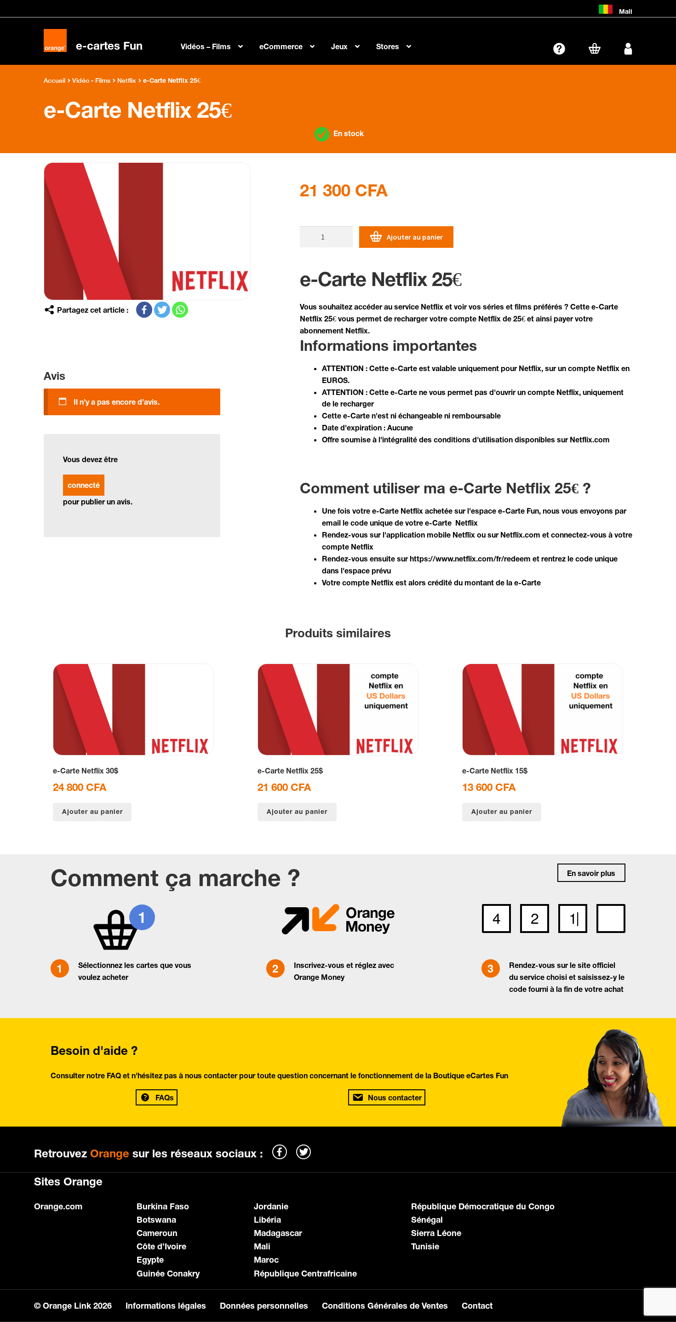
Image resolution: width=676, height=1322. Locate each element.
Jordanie (271, 1206)
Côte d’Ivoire (161, 1246)
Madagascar (278, 1233)
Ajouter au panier (415, 236)
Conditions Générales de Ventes (385, 1305)
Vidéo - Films (91, 80)
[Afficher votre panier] (594, 48)
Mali (262, 1246)
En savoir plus (591, 873)
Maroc (266, 1259)
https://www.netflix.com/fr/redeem (470, 558)
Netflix (126, 80)
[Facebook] (144, 310)
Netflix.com (590, 439)
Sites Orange (68, 1181)
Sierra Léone (436, 1233)
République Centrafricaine (305, 1273)
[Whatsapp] (180, 310)
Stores (387, 46)
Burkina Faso (163, 1206)
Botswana (156, 1219)
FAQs (164, 1097)
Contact (477, 1305)
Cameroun (157, 1233)
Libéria (267, 1219)
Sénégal (427, 1219)
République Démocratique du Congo (483, 1206)
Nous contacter (395, 1097)
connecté (84, 485)
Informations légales (166, 1305)
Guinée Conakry (168, 1273)
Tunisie (425, 1246)
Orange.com (58, 1206)
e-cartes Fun (109, 45)
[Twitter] (162, 310)
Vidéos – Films (206, 46)
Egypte (150, 1259)
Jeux (339, 46)
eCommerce (281, 46)
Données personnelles (264, 1305)
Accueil (54, 80)
